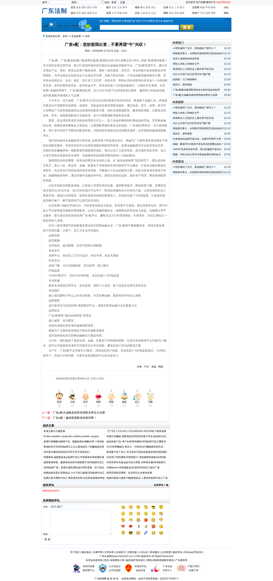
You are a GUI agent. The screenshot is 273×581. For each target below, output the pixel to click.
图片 (108, 7)
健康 (182, 13)
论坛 (226, 7)
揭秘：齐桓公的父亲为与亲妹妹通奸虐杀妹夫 (197, 154)
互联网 (195, 7)
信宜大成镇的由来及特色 (186, 58)
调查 (148, 7)
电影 (84, 13)
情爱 (213, 13)
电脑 (202, 7)
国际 (84, 7)
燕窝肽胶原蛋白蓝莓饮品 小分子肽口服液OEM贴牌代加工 (74, 472)
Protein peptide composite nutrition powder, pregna (71, 436)
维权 (137, 7)
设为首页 (190, 2)
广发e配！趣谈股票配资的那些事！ (75, 417)
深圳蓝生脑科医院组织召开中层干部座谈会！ (68, 452)
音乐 (94, 13)
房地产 (195, 13)
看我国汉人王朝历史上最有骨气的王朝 (193, 69)
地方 (153, 7)
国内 (89, 7)
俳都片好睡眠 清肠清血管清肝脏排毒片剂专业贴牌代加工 (137, 436)
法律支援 (132, 552)
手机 (207, 7)
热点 (148, 13)
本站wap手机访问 (193, 552)
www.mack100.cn (121, 556)
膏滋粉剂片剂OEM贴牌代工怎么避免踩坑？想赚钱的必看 (74, 446)
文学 (114, 13)
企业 (153, 13)
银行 (182, 7)
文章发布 (109, 552)
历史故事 (76, 36)
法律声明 (98, 552)
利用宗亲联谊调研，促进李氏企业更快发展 (129, 472)
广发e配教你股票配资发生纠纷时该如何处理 (196, 89)
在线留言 (120, 552)
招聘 (207, 13)
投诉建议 (154, 552)
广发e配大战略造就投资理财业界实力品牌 (79, 412)
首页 (73, 7)
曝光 (142, 7)
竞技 (176, 13)
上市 (176, 7)
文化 (119, 7)
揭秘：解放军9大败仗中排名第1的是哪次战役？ (198, 144)
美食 (78, 7)
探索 (119, 13)
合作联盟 (166, 552)
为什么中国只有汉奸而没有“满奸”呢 (191, 74)
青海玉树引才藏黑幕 (54, 431)
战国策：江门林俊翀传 (185, 79)
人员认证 (143, 552)
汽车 (202, 13)
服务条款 (86, 552)
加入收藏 (200, 2)
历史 (137, 13)
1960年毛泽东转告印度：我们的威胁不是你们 (197, 149)
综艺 (78, 13)
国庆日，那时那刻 (182, 84)
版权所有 (177, 552)
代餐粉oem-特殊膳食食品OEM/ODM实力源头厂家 (133, 467)
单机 (171, 13)
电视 (89, 13)
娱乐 (73, 13)
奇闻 (125, 13)
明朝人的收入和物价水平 (186, 63)
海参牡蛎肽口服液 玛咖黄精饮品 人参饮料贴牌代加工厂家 (137, 478)
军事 (94, 7)
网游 (165, 13)
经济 (171, 7)
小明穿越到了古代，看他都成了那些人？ (194, 48)
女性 (114, 7)
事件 (125, 7)
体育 (108, 13)
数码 (213, 7)
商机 (226, 13)
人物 (142, 13)
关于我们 (75, 552)
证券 (165, 7)
